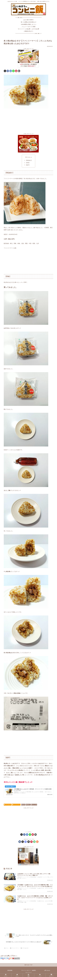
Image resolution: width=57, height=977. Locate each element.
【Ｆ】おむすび (8, 804)
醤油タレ (28, 804)
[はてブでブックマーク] (10, 71)
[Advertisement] (28, 120)
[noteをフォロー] (28, 841)
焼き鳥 (24, 804)
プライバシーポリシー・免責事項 (28, 970)
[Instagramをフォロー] (25, 841)
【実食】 (28, 162)
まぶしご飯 (35, 804)
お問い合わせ (47, 970)
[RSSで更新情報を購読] (37, 841)
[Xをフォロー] (22, 841)
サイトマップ (28, 972)
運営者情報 (9, 970)
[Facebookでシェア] (8, 71)
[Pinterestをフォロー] (31, 841)
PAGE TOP (29, 965)
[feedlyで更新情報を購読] (34, 841)
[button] (19, 71)
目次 (26, 157)
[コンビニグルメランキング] (16, 958)
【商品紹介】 (29, 160)
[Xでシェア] (5, 71)
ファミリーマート (16, 804)
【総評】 (28, 165)
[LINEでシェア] (13, 71)
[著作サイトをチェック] (19, 841)
